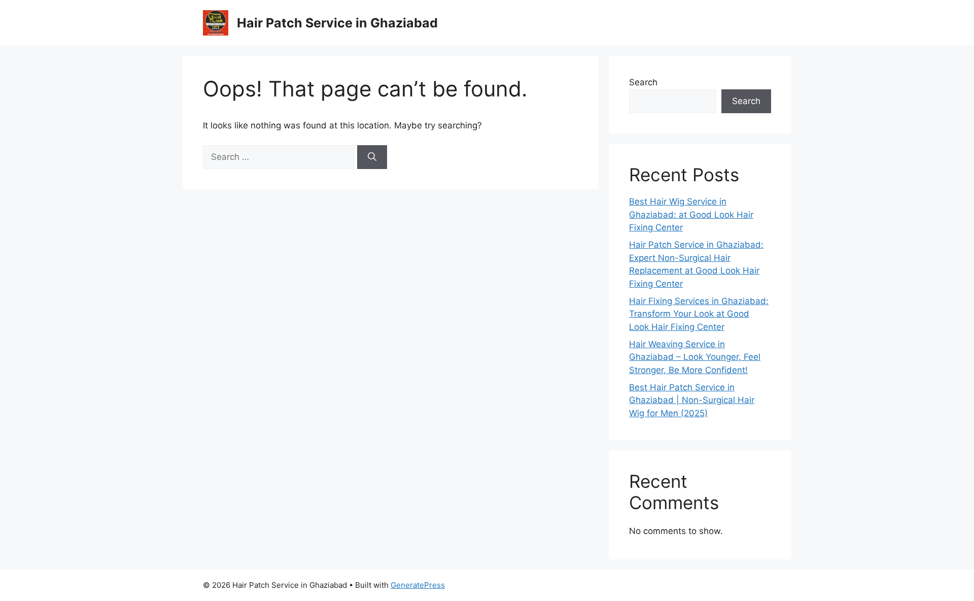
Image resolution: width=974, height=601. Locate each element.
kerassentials (747, 585)
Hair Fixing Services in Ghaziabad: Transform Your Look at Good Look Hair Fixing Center (699, 314)
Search (643, 82)
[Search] (372, 157)
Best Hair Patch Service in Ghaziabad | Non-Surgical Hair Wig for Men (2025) (691, 400)
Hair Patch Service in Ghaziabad (337, 22)
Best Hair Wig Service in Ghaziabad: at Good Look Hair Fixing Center (691, 214)
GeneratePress (418, 585)
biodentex (652, 585)
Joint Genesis (696, 585)
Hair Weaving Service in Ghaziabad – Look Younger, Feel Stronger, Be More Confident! (694, 357)
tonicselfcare (608, 585)
